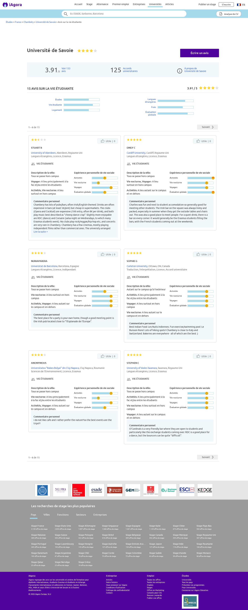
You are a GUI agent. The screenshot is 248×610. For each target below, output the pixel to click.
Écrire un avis (200, 53)
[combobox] (124, 13)
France (18, 22)
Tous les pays (187, 582)
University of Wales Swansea (142, 368)
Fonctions (63, 514)
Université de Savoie (46, 22)
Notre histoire (112, 582)
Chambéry (29, 22)
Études (9, 22)
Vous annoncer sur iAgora (116, 585)
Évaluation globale (150, 113)
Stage (89, 4)
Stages (150, 587)
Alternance (102, 4)
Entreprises (139, 4)
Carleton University (137, 266)
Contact (109, 593)
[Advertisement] (124, 36)
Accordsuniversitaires (130, 69)
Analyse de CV (231, 14)
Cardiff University (136, 152)
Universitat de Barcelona (44, 266)
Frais (153, 107)
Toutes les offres (154, 580)
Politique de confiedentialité (118, 590)
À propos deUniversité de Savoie (195, 69)
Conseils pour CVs (154, 593)
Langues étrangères (150, 100)
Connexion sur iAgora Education (195, 590)
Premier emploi (120, 4)
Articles (169, 4)
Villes (47, 514)
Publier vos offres (154, 598)
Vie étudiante (55, 104)
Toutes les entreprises (156, 582)
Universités (155, 4)
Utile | (110, 141)
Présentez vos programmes (193, 585)
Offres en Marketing (155, 590)
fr (243, 4)
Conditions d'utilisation (115, 587)
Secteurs (81, 514)
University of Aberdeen (43, 152)
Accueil (78, 4)
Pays (33, 514)
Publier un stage (207, 4)
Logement (57, 110)
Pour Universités (189, 587)
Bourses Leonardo (154, 595)
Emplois (150, 585)
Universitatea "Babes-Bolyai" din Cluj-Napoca (55, 368)
